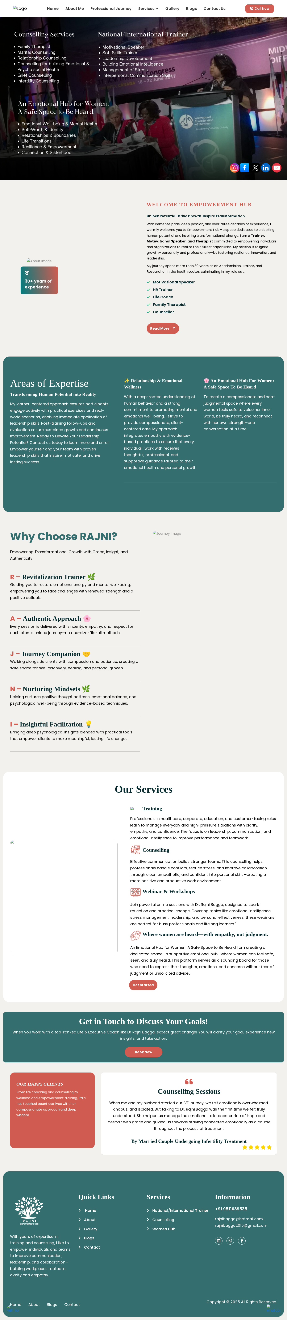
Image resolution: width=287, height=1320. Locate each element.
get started (143, 985)
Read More (160, 328)
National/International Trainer (180, 1210)
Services (146, 8)
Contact (92, 1247)
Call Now (262, 8)
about (34, 1304)
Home (53, 8)
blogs (52, 1304)
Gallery (172, 8)
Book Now (143, 1052)
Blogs (191, 8)
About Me (74, 8)
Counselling (163, 1219)
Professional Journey (111, 8)
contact (72, 1304)
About (90, 1219)
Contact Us (214, 8)
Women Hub (163, 1229)
